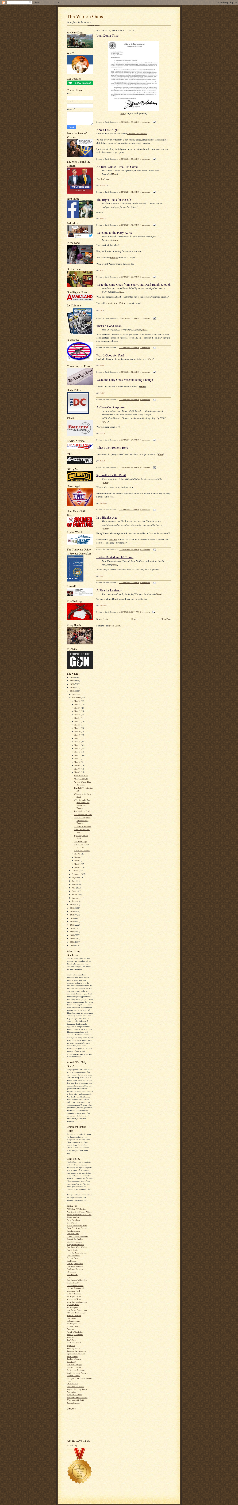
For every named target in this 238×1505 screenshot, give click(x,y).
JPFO (69, 1277)
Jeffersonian (71, 1271)
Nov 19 (77, 735)
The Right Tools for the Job (113, 199)
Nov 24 (77, 718)
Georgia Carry (72, 1258)
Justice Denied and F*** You (81, 846)
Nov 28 (77, 707)
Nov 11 (77, 758)
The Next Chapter (74, 1367)
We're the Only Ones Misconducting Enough (82, 820)
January (75, 901)
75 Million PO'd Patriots (76, 1209)
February (76, 897)
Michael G (103, 185)
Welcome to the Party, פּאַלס (114, 232)
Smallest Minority (74, 1359)
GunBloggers (72, 1261)
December (76, 694)
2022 (72, 677)
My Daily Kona (73, 1304)
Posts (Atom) (115, 625)
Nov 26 (77, 714)
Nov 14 (77, 748)
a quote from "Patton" (116, 303)
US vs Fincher (72, 1383)
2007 (72, 938)
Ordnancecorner (73, 1321)
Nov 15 (77, 745)
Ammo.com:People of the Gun (79, 1214)
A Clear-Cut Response (82, 826)
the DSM (113, 539)
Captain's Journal (73, 1231)
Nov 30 (77, 701)
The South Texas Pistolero (77, 1372)
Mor (123, 113)
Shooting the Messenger (76, 1351)
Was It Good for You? (83, 814)
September (76, 874)
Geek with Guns (73, 1255)
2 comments (145, 159)
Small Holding (72, 1356)
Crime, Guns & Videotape (77, 1236)
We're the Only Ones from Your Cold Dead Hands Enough (82, 804)
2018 (72, 691)
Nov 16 (77, 741)
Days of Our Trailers (75, 1239)
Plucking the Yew (74, 1323)
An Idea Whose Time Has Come (82, 783)
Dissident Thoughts (74, 1241)
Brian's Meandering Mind (77, 1225)
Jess (101, 270)
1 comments (145, 122)
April (74, 891)
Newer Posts (102, 619)
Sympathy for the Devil (111, 475)
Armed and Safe (73, 1217)
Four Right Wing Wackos (77, 1247)
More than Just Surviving (77, 1302)
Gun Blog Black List (75, 1263)
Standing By (72, 1361)
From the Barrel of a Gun (77, 1252)
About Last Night (81, 778)
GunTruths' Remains (75, 1269)
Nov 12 (77, 755)
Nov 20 (77, 731)
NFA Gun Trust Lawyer (76, 1312)
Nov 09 (77, 765)
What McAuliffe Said (75, 1400)
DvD (101, 310)
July (74, 881)
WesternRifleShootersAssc (77, 1397)
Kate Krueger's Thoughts (77, 1280)
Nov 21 (77, 728)
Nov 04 (77, 857)
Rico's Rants (71, 1340)
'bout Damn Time (81, 775)
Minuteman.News (74, 1299)
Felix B (102, 433)
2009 (72, 931)
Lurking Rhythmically (76, 1288)
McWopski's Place (74, 1296)
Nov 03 (77, 860)
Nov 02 (77, 864)
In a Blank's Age (80, 841)
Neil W (102, 365)
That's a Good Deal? (82, 811)
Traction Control (73, 1375)
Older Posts (166, 619)
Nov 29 (77, 704)
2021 (72, 680)
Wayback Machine (74, 1394)
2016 (72, 908)
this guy (114, 257)
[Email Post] (154, 122)
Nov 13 (77, 751)
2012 (72, 921)
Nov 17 (77, 738)
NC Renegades (72, 1307)
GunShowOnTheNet (75, 1266)
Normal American (74, 1315)
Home (134, 619)
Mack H (102, 218)
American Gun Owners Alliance (79, 1211)
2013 (72, 918)
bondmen (103, 503)
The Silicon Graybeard (76, 1370)
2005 (72, 945)
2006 (72, 942)
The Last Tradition (74, 1282)
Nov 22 (77, 724)
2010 (72, 928)
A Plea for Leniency (82, 850)
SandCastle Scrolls (74, 1342)
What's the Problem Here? (112, 447)
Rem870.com (72, 1337)
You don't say (102, 178)
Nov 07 (77, 772)
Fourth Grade (72, 1250)
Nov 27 (77, 711)
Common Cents (73, 1233)
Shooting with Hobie (75, 1348)
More (114, 174)
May (74, 887)
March (75, 894)
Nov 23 (77, 721)
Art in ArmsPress (73, 1220)
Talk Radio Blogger (74, 1364)
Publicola (70, 1329)
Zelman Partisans (73, 1402)
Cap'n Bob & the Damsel (77, 1228)
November (76, 697)
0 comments (145, 225)
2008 (72, 935)
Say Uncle (71, 1345)
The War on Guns (85, 16)
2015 (72, 911)
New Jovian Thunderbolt (77, 1310)
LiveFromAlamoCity (75, 1285)
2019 (72, 687)
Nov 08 (77, 768)
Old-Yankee (71, 1318)
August (75, 877)
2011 (72, 924)
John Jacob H (72, 1274)
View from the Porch (75, 1386)
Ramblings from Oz (75, 1334)
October (75, 870)
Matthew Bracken (74, 1293)
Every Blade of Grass (75, 1244)
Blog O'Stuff (72, 1222)
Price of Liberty (73, 1326)
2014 (72, 914)
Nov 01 (77, 867)
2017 (72, 904)
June (74, 884)
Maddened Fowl (73, 1291)
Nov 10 (77, 762)
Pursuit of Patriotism (75, 1332)
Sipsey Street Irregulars (76, 1353)
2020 (72, 684)
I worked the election (137, 133)
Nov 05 (77, 853)
